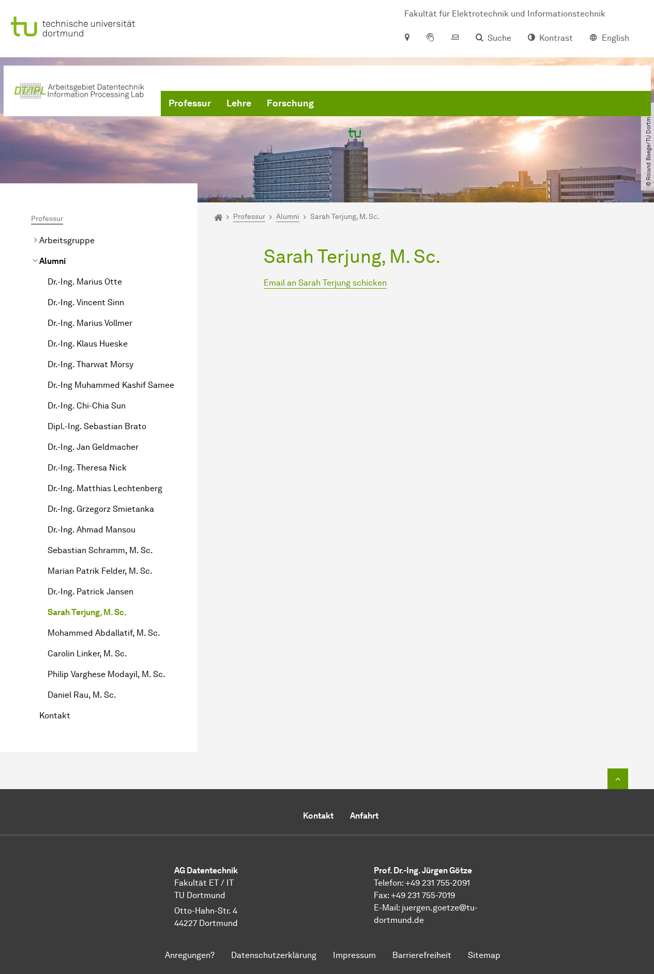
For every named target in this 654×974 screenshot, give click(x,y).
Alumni (52, 261)
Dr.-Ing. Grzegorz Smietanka (101, 509)
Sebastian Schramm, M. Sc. (100, 550)
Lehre (238, 103)
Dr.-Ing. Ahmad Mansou (91, 530)
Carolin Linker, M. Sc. (87, 653)
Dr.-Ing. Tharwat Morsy (90, 364)
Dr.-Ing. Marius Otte (85, 282)
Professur (190, 103)
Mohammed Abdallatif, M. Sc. (104, 633)
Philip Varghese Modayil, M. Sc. (106, 674)
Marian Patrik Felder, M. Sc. (100, 571)
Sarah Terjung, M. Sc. (87, 612)
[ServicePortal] (430, 38)
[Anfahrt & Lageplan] (407, 38)
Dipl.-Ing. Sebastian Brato (97, 426)
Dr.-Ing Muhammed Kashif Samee (111, 385)
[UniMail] (455, 38)
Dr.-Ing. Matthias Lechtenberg (105, 488)
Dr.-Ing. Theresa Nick (87, 468)
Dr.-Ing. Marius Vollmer (90, 323)
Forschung (290, 103)
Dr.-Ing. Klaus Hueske (88, 344)
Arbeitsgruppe (67, 240)
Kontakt (54, 715)
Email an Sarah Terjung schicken (325, 283)
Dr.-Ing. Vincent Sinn (86, 302)
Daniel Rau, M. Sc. (82, 695)
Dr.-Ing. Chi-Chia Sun (87, 406)
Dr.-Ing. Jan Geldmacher (93, 447)
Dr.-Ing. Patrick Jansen (90, 591)
